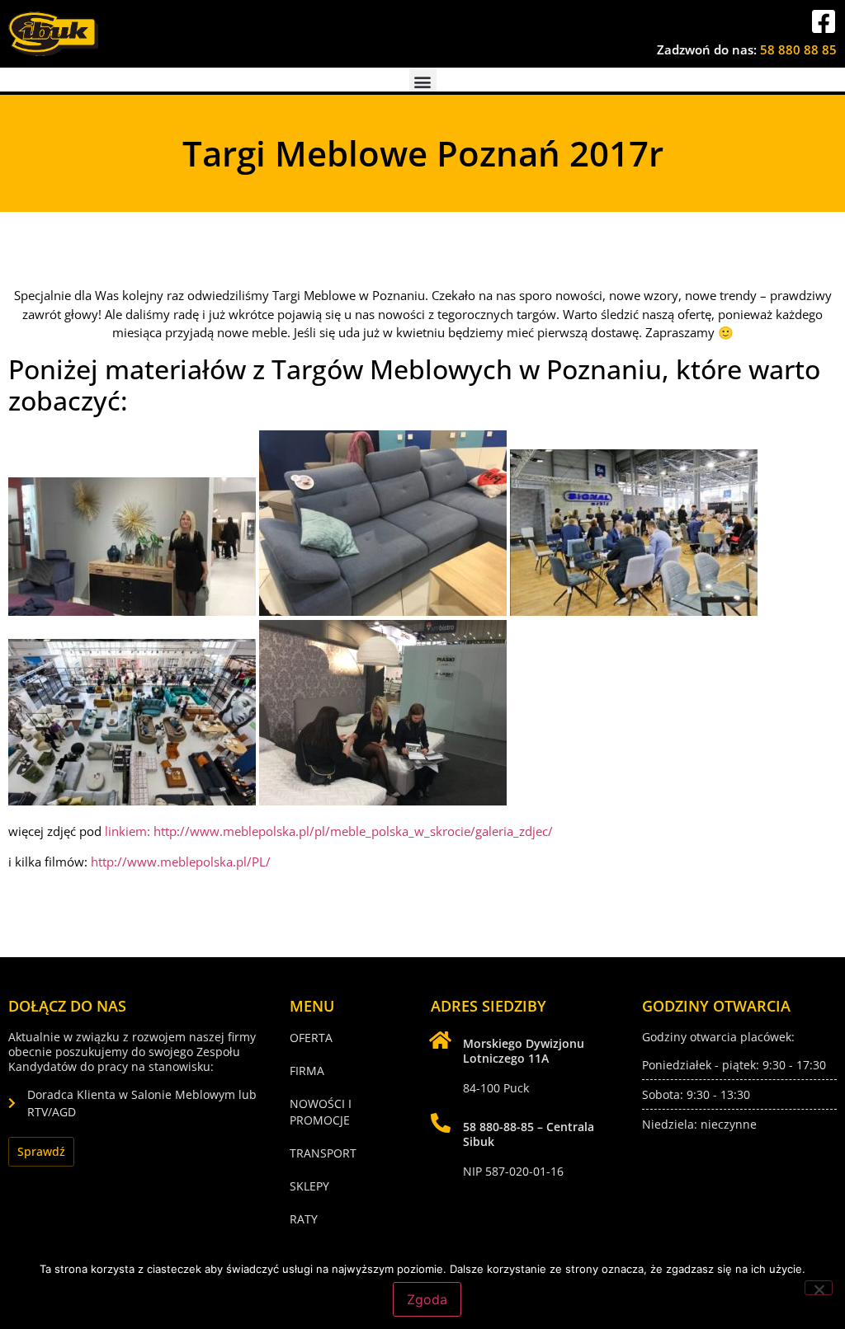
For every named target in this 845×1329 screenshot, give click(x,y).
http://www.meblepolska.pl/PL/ (181, 861)
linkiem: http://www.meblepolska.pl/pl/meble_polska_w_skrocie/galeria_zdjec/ (329, 831)
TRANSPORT (323, 1153)
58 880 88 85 (798, 49)
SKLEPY (309, 1186)
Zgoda (427, 1299)
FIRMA (307, 1070)
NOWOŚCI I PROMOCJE (321, 1112)
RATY (304, 1219)
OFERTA (311, 1037)
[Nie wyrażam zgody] (819, 1287)
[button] (423, 81)
